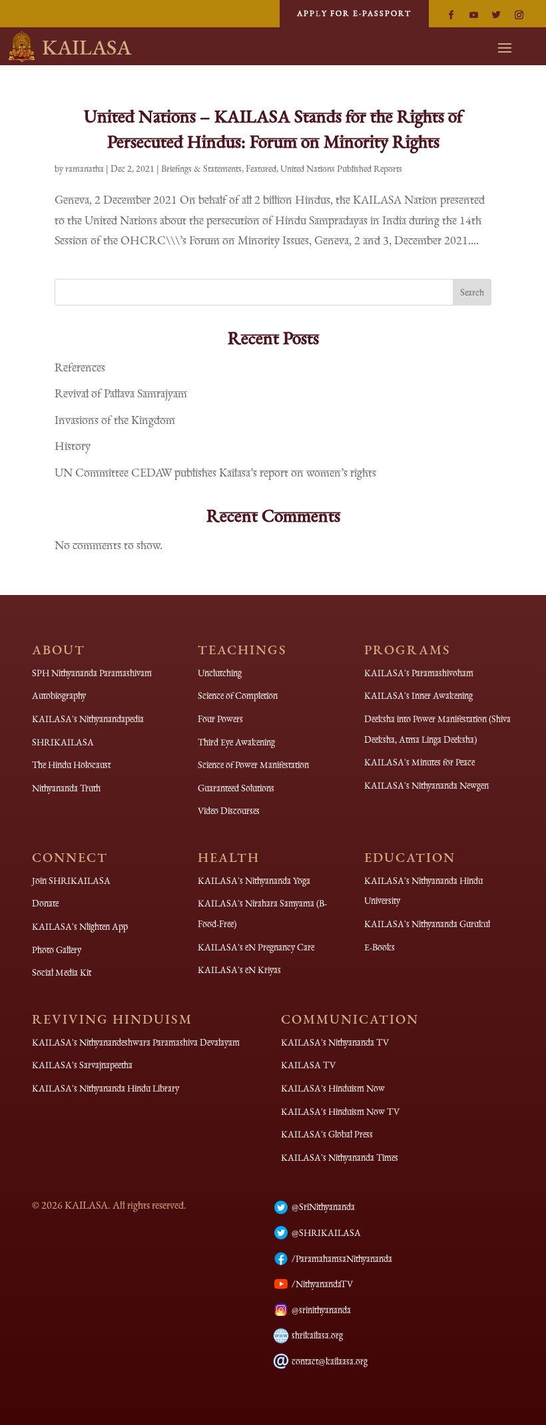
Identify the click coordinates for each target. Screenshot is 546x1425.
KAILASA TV (308, 1065)
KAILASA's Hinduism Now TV (340, 1112)
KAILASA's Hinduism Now (333, 1088)
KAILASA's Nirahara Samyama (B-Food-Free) (262, 913)
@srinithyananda (321, 1310)
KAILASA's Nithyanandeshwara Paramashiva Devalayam (136, 1042)
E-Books (379, 947)
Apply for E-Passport (354, 13)
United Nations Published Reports (341, 168)
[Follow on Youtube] (473, 15)
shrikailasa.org (317, 1335)
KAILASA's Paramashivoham (418, 673)
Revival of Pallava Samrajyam (121, 393)
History (73, 445)
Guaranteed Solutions (236, 788)
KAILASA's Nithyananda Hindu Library (105, 1088)
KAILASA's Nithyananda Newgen (426, 785)
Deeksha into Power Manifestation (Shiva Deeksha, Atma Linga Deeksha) (437, 729)
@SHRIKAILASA (326, 1233)
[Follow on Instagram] (518, 15)
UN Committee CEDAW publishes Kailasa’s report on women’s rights (215, 472)
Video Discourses (229, 811)
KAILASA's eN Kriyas (239, 970)
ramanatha (84, 168)
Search (472, 292)
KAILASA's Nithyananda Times (339, 1157)
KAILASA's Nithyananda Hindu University (423, 891)
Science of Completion (238, 696)
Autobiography (59, 696)
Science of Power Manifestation (253, 765)
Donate (45, 903)
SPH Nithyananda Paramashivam (92, 673)
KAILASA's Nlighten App (80, 926)
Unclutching (220, 673)
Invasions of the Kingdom (115, 419)
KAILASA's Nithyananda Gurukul (427, 924)
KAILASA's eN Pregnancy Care (256, 947)
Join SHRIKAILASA (71, 881)
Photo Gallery (56, 950)
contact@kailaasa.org (330, 1361)
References (80, 367)
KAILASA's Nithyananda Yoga (254, 881)
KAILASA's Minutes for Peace (419, 762)
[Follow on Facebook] (450, 15)
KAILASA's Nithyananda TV (335, 1042)
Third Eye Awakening (236, 742)
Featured (261, 168)
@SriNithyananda (323, 1207)
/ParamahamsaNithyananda (342, 1259)
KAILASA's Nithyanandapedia (88, 719)
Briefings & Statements (201, 168)
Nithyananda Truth (66, 788)
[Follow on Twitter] (496, 15)
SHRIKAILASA (63, 742)
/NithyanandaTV (322, 1284)
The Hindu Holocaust (71, 765)
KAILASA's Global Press (327, 1134)
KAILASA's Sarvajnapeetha (82, 1065)
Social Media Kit (61, 972)
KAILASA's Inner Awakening (418, 696)
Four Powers (220, 719)
